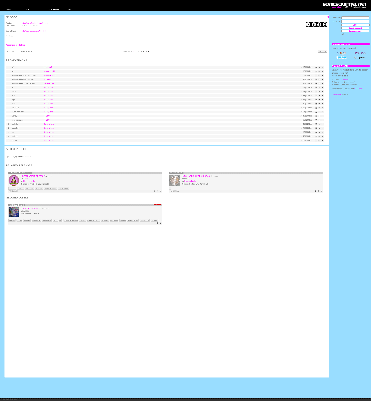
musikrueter (63, 188)
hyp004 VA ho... (176, 173)
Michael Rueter (50, 75)
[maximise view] (327, 17)
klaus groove (49, 83)
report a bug (336, 7)
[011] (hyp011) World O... (20, 173)
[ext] (39, 208)
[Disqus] (165, 263)
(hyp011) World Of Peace (33, 176)
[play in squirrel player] (322, 67)
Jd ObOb (47, 79)
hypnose (39, 188)
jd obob (12, 188)
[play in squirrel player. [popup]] (322, 51)
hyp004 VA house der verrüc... (196, 176)
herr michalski (49, 71)
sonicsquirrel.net (337, 94)
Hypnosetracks (29, 181)
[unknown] (48, 67)
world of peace (51, 188)
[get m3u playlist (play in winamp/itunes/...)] (316, 67)
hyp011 (20, 188)
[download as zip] (157, 191)
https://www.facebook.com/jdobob (35, 23)
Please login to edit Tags (15, 45)
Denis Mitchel (49, 124)
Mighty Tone (48, 87)
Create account (355, 28)
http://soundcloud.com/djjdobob (34, 31)
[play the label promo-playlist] (157, 223)
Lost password (355, 31)
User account (347, 79)
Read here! (358, 89)
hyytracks (29, 188)
